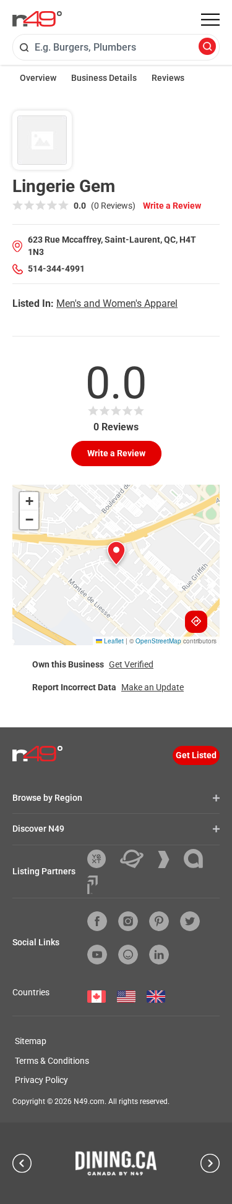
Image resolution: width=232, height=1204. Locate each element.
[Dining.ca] (116, 1163)
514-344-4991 (56, 269)
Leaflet (113, 641)
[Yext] (101, 859)
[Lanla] (198, 858)
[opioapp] (128, 954)
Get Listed (196, 755)
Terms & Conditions (52, 1061)
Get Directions (196, 622)
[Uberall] (136, 859)
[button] (116, 553)
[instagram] (128, 921)
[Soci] (92, 885)
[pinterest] (159, 921)
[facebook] (97, 921)
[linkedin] (159, 954)
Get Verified (131, 664)
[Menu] (210, 19)
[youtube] (97, 954)
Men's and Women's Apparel (117, 303)
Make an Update (152, 687)
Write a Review (172, 206)
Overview (38, 78)
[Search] (207, 47)
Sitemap (30, 1041)
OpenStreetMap (158, 641)
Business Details (104, 78)
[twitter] (190, 921)
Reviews (168, 78)
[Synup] (168, 859)
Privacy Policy (41, 1080)
